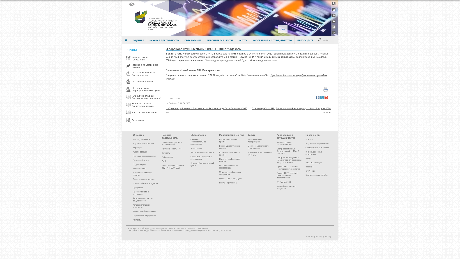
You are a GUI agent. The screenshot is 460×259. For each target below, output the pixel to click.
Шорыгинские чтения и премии (229, 153)
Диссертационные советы (202, 152)
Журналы (166, 152)
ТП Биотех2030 (284, 181)
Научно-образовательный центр (202, 164)
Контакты (137, 219)
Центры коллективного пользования (258, 146)
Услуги (243, 40)
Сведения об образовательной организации (198, 141)
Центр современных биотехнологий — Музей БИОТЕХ (288, 151)
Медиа (308, 158)
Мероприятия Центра (220, 40)
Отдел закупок (139, 164)
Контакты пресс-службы (316, 174)
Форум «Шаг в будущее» (230, 178)
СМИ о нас (310, 170)
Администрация (140, 151)
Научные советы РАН (171, 148)
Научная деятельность (164, 40)
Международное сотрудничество (284, 143)
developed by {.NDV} (318, 236)
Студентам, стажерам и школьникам (201, 157)
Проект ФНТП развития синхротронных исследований (287, 175)
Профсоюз (138, 187)
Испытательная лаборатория (255, 140)
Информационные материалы (313, 152)
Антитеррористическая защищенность (143, 199)
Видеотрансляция (313, 162)
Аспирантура (196, 148)
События (173, 103)
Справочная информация (144, 215)
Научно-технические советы (142, 173)
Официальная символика (317, 147)
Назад (133, 50)
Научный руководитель (143, 143)
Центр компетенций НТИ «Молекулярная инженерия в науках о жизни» (289, 159)
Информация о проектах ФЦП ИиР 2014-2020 (173, 166)
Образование (193, 40)
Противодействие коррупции (141, 192)
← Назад (176, 98)
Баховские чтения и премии (228, 140)
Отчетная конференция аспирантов (230, 173)
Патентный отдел (141, 160)
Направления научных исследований (172, 143)
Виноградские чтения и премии (229, 146)
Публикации (167, 156)
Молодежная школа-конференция (228, 166)
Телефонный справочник (144, 211)
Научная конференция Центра (229, 160)
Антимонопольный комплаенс (141, 205)
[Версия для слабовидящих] (132, 4)
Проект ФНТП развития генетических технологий (288, 167)
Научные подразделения (144, 155)
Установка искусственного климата (260, 153)
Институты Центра (141, 139)
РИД (164, 161)
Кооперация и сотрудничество (272, 40)
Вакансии (309, 166)
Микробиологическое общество (286, 187)
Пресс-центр (305, 40)
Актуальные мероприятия (317, 143)
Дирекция (137, 147)
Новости (309, 139)
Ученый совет (139, 168)
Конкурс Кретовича (228, 182)
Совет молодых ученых (144, 179)
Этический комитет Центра (145, 183)
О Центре (138, 40)
